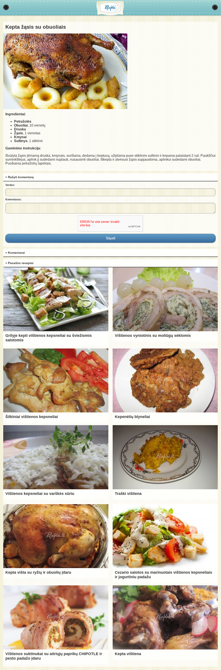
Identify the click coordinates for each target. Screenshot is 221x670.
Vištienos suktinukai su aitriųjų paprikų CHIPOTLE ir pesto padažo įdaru (53, 656)
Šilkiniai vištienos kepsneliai (31, 417)
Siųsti (110, 238)
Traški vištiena (128, 493)
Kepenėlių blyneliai (132, 417)
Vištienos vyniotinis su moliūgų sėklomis (153, 335)
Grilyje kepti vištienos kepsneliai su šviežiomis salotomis (48, 337)
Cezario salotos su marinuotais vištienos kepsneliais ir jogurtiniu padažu (163, 574)
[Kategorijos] (6, 7)
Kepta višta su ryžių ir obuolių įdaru (38, 572)
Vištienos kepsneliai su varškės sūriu (39, 493)
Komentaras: (13, 199)
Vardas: (10, 185)
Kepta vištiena (128, 654)
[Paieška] (215, 7)
